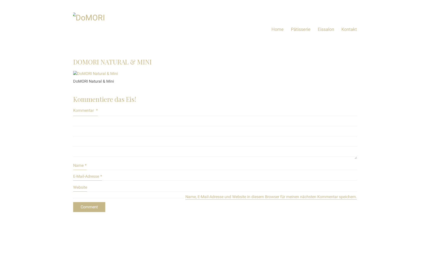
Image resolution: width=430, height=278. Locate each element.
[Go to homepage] (110, 29)
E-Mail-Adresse (87, 176)
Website (80, 187)
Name (80, 165)
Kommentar (85, 110)
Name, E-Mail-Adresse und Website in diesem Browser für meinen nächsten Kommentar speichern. (271, 196)
